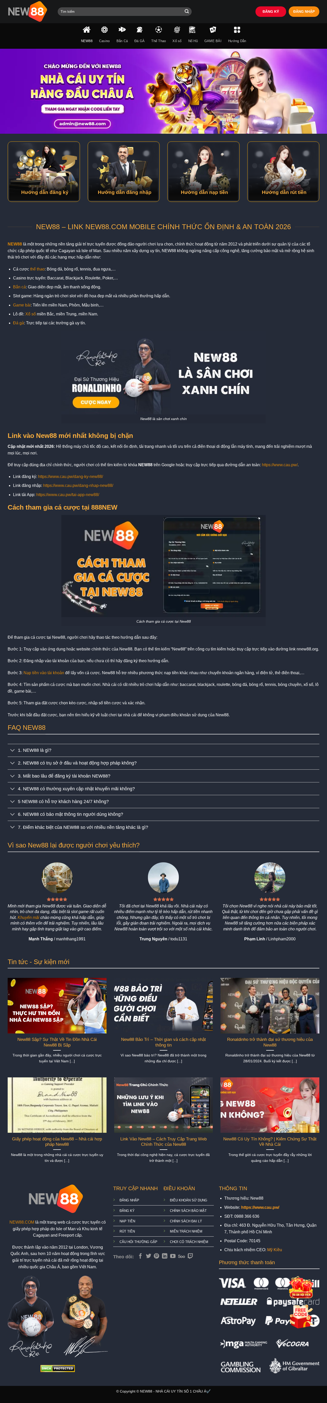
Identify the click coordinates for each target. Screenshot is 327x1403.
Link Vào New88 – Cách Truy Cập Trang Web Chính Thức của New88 (163, 1142)
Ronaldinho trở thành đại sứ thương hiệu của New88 (270, 1042)
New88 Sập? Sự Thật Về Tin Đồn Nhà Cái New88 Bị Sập (57, 1042)
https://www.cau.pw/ (280, 465)
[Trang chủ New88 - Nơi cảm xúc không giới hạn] (29, 11)
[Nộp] (186, 11)
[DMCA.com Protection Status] (57, 1368)
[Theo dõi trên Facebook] (140, 1256)
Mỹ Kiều (274, 1250)
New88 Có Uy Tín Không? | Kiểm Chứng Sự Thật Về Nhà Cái (270, 1142)
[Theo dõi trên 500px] (181, 1256)
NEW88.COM (21, 1222)
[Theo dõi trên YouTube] (173, 1256)
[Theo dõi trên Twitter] (148, 1256)
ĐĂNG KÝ (271, 12)
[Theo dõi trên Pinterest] (156, 1256)
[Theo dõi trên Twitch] (190, 1256)
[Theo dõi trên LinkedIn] (164, 1256)
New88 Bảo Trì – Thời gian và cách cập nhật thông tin (163, 1042)
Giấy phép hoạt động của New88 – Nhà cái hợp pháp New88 (57, 1142)
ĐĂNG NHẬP (304, 12)
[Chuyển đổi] (13, 750)
